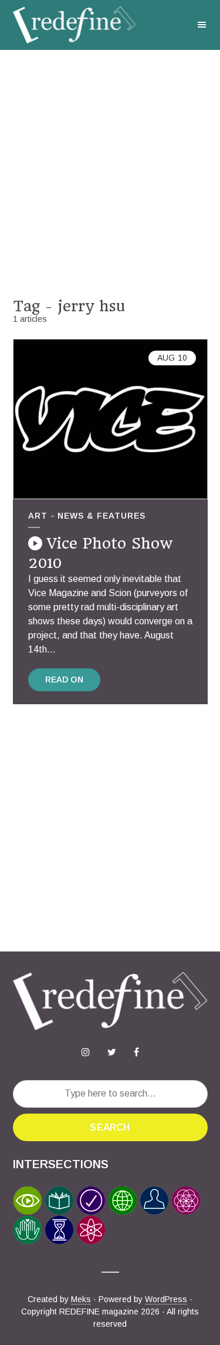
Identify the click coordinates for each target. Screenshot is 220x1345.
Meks (81, 1299)
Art (38, 515)
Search (110, 1127)
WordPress (166, 1299)
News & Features (101, 515)
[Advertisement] (110, 173)
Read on (64, 679)
